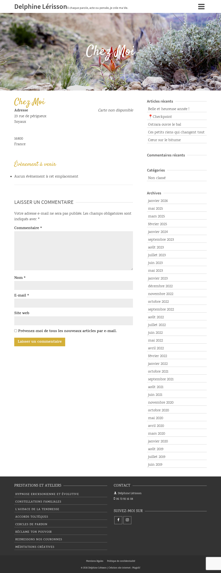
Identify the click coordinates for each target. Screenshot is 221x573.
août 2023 (156, 247)
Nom (20, 278)
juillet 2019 (156, 457)
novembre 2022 (160, 294)
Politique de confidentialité (121, 561)
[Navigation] (201, 6)
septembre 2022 (161, 309)
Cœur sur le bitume (164, 140)
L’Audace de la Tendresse (37, 509)
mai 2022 (155, 340)
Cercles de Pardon (31, 524)
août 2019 (155, 449)
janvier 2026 (158, 201)
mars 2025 (156, 216)
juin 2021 (155, 395)
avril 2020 (156, 426)
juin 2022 (155, 333)
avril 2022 (156, 348)
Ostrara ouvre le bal (164, 125)
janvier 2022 (158, 364)
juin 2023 (155, 263)
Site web (21, 313)
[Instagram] (127, 520)
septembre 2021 (161, 379)
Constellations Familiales (38, 502)
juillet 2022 (157, 325)
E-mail (21, 296)
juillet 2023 (157, 255)
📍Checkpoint (160, 117)
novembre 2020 (161, 403)
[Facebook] (118, 520)
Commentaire (28, 228)
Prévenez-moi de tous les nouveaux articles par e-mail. (67, 331)
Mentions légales (94, 561)
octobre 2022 (158, 302)
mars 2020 (156, 434)
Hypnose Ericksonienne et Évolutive (47, 494)
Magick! (136, 568)
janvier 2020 (158, 441)
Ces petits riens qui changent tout (176, 132)
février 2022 (157, 356)
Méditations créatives (34, 547)
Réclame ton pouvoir (33, 532)
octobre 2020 (158, 410)
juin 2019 (155, 465)
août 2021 (155, 387)
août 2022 (156, 317)
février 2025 (157, 224)
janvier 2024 (158, 232)
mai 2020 (155, 418)
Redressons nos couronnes (38, 539)
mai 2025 (155, 209)
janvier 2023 (158, 278)
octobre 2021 (158, 372)
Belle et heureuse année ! (168, 109)
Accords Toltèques (31, 517)
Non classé (157, 178)
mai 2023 (155, 271)
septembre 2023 (161, 240)
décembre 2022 (160, 286)
